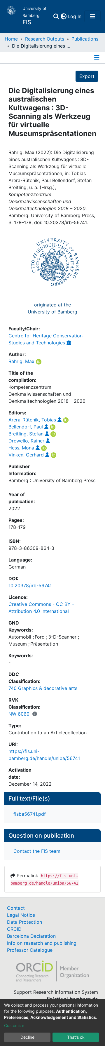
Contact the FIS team (36, 851)
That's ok (76, 1037)
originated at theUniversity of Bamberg (52, 308)
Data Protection (24, 922)
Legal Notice (21, 915)
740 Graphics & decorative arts (42, 688)
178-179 (17, 527)
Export (86, 76)
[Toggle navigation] (92, 16)
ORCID (14, 929)
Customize (14, 1025)
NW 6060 (18, 714)
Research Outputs (44, 39)
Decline (27, 1037)
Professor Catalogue (29, 950)
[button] (63, 16)
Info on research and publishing (41, 943)
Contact (16, 908)
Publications (84, 39)
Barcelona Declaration (31, 936)
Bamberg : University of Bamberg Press (51, 480)
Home (11, 39)
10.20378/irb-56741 (30, 585)
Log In (75, 16)
